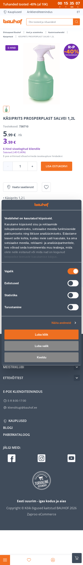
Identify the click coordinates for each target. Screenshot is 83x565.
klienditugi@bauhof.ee (22, 407)
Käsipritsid (8, 36)
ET (78, 12)
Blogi (8, 428)
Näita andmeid (61, 322)
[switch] (73, 283)
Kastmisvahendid (56, 32)
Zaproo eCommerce (41, 514)
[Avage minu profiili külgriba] (53, 560)
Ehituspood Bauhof (12, 32)
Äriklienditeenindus (40, 12)
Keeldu (41, 357)
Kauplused (15, 12)
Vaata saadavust (23, 187)
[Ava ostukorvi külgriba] (77, 558)
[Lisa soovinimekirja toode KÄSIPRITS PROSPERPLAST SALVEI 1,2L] (46, 187)
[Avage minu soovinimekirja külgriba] (29, 560)
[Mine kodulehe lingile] (12, 22)
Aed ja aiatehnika (34, 32)
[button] (6, 109)
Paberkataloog (16, 435)
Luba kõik (41, 334)
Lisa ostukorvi (56, 166)
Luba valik (41, 345)
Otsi (76, 21)
